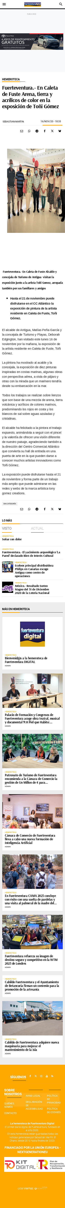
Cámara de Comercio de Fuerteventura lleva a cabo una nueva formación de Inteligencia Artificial (30, 839)
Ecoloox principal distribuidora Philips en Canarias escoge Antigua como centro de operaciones (34, 570)
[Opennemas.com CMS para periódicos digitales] (32, 1188)
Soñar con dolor (11, 539)
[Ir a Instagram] (41, 1076)
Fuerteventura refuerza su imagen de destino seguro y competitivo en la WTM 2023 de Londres (31, 959)
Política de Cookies (53, 1110)
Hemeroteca (11, 79)
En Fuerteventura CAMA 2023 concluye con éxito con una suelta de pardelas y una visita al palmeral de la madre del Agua (30, 901)
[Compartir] (29, 131)
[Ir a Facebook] (30, 1076)
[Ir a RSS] (52, 1076)
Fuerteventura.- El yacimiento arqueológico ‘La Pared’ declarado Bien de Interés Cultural (31, 554)
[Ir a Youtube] (47, 1076)
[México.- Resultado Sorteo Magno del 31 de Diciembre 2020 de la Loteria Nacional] (7, 587)
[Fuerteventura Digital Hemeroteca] (32, 4)
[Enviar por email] (22, 131)
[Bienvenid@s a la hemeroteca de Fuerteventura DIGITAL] (32, 634)
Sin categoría (9, 504)
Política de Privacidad (54, 1099)
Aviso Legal (33, 1095)
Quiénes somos (9, 1105)
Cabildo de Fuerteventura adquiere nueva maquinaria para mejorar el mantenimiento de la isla (32, 1046)
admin (8, 666)
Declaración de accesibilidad (34, 1105)
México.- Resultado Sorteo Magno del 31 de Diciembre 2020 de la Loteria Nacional (32, 589)
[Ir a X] (35, 1076)
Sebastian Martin (13, 121)
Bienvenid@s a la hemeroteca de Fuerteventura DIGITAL (26, 660)
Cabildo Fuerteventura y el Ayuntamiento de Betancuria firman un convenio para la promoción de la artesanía (32, 985)
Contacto (10, 1113)
